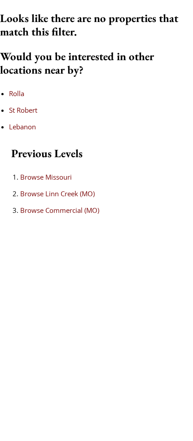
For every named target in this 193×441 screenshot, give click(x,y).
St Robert (23, 110)
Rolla (16, 93)
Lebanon (22, 126)
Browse (46, 176)
